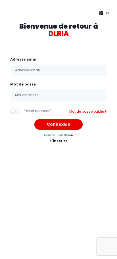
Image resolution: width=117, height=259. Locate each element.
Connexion (58, 124)
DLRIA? (68, 135)
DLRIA (59, 33)
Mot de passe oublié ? (88, 111)
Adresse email (23, 59)
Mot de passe (23, 84)
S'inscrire (58, 140)
